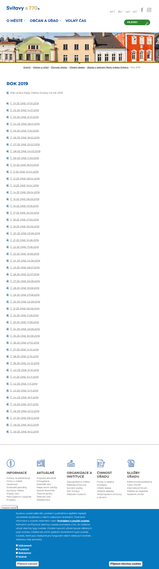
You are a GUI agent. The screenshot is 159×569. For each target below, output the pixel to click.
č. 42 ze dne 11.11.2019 (23, 384)
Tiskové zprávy (44, 494)
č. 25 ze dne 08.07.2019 (25, 267)
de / (120, 11)
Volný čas (76, 21)
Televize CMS (44, 497)
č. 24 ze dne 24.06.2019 (25, 261)
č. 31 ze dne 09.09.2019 (24, 308)
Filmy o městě (14, 481)
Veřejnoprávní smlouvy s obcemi (109, 496)
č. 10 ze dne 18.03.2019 (24, 165)
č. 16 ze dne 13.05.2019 (24, 206)
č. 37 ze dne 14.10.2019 (24, 349)
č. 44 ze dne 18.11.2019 (24, 397)
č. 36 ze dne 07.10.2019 (24, 343)
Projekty (11, 500)
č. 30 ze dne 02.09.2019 (25, 302)
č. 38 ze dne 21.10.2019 (24, 356)
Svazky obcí (13, 494)
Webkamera (43, 500)
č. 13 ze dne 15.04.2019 (24, 185)
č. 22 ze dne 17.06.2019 (24, 247)
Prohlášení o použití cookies (73, 521)
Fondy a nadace (105, 482)
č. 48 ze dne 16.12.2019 (24, 425)
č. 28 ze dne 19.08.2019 (24, 288)
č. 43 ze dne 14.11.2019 (24, 390)
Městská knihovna (76, 485)
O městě (15, 21)
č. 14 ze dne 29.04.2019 (25, 192)
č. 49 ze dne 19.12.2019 (24, 432)
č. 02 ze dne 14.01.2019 (24, 110)
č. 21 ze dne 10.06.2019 (24, 240)
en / (112, 11)
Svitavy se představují (18, 478)
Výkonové (25, 545)
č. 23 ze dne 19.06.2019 (24, 254)
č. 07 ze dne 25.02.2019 (25, 144)
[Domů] (23, 8)
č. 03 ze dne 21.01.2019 (24, 117)
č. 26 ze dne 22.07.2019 (24, 274)
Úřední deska (77, 68)
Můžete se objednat (137, 491)
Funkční (23, 549)
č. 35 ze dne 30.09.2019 (25, 336)
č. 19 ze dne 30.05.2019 (24, 226)
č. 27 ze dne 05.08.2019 (25, 281)
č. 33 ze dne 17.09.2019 (24, 322)
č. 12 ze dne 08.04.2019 (25, 178)
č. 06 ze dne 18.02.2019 (24, 137)
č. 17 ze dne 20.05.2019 (24, 213)
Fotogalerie (43, 481)
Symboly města (15, 491)
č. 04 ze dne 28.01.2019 (25, 124)
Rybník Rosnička (46, 491)
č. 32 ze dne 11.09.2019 (24, 315)
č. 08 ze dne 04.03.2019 (25, 151)
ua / (128, 11)
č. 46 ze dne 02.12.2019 (24, 411)
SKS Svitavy (73, 491)
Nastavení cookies (9, 508)
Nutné (22, 557)
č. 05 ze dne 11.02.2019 (24, 131)
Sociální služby (75, 488)
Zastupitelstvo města (78, 482)
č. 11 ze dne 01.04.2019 (24, 172)
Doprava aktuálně (46, 478)
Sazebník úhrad (135, 494)
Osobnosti (12, 484)
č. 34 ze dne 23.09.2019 (25, 329)
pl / (135, 11)
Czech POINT (134, 485)
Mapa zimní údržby (47, 487)
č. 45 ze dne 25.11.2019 (24, 404)
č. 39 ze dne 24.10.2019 (24, 363)
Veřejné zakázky (105, 491)
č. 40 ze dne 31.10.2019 (24, 370)
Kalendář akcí (44, 484)
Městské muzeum (76, 494)
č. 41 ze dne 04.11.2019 (24, 377)
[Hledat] (147, 23)
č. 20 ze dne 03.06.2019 (25, 233)
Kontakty (102, 485)
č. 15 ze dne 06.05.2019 (24, 199)
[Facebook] (142, 9)
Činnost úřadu (59, 68)
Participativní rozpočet (19, 497)
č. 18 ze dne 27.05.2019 (24, 220)
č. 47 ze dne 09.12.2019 (24, 418)
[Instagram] (149, 9)
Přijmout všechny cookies (125, 563)
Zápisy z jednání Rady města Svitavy (107, 68)
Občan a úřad (44, 21)
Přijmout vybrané (27, 563)
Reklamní (24, 553)
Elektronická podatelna (139, 482)
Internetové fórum (137, 488)
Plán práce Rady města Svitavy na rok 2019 (36, 93)
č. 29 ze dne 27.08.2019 (24, 295)
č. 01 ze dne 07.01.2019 (24, 103)
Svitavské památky (17, 487)
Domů (27, 68)
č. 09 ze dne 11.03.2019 (24, 158)
